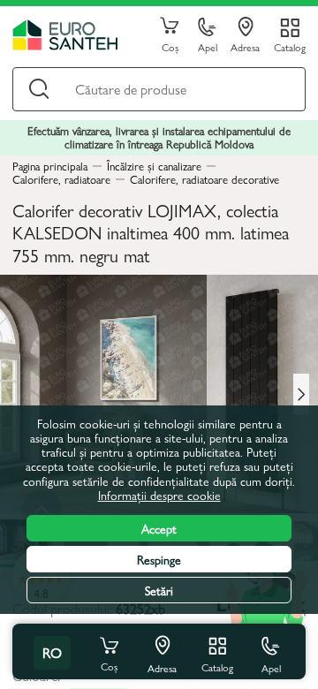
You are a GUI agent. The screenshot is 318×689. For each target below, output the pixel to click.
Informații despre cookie (159, 495)
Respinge (159, 559)
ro (52, 652)
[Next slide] (301, 394)
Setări (159, 590)
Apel (207, 46)
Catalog (290, 46)
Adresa (245, 46)
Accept (159, 528)
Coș (170, 46)
